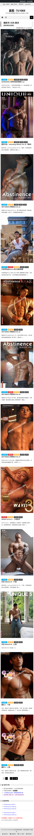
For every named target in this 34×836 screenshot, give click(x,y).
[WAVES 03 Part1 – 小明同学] (17, 490)
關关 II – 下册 (5, 705)
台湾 (26, 79)
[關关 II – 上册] (17, 738)
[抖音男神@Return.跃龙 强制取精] (17, 240)
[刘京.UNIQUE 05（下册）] (17, 552)
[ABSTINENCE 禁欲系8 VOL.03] (17, 365)
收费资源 (10, 392)
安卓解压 (29, 834)
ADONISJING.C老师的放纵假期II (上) (12, 82)
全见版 (16, 204)
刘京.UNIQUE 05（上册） (9, 644)
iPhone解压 (21, 834)
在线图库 (4, 79)
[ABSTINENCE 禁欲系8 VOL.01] (17, 427)
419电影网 (6, 4)
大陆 (22, 79)
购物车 (22, 4)
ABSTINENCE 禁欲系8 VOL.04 (10, 207)
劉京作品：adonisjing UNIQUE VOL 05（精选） (16, 144)
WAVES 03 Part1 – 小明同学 (10, 519)
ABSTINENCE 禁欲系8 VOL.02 (10, 332)
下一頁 (15, 778)
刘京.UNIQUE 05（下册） (9, 582)
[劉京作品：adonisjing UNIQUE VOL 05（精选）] (17, 115)
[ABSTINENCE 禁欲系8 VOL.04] (17, 177)
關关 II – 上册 (5, 767)
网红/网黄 (10, 79)
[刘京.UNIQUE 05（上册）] (17, 615)
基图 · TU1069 (17, 11)
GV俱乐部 (15, 4)
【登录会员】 (22, 1)
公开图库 (17, 79)
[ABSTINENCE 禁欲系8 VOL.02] (17, 302)
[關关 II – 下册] (17, 675)
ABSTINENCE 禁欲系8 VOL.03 (10, 394)
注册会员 (28, 4)
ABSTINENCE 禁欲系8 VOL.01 (10, 457)
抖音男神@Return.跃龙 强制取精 (12, 269)
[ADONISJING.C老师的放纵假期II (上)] (17, 52)
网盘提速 (13, 834)
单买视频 (10, 267)
